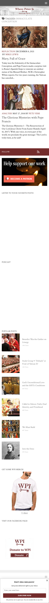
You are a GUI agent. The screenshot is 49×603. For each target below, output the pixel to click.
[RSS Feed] (38, 151)
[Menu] (46, 3)
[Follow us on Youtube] (34, 151)
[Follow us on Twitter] (30, 151)
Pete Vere (34, 113)
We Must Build (28, 427)
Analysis (7, 113)
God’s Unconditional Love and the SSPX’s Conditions (33, 384)
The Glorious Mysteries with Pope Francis (23, 119)
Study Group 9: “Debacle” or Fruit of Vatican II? (34, 362)
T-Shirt (24, 513)
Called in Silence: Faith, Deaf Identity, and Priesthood (34, 405)
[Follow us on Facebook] (26, 151)
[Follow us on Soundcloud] (42, 151)
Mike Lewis (11, 54)
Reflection (8, 51)
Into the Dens (28, 448)
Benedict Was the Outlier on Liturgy (34, 341)
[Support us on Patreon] (45, 151)
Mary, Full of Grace (13, 59)
